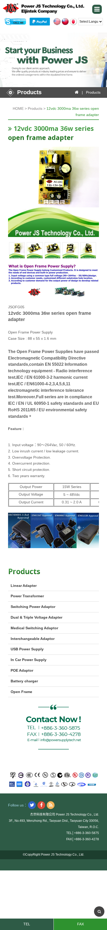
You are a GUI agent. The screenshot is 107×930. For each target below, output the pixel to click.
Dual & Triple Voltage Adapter (36, 617)
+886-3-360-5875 (86, 833)
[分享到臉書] (41, 805)
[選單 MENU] (97, 9)
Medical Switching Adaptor (34, 628)
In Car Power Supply (28, 660)
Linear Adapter (24, 585)
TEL (26, 924)
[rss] (51, 805)
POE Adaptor (22, 670)
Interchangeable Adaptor (33, 639)
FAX (80, 924)
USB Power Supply (27, 649)
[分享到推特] (32, 805)
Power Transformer (27, 596)
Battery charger (24, 681)
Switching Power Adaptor (33, 607)
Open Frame (21, 692)
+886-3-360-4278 (86, 839)
